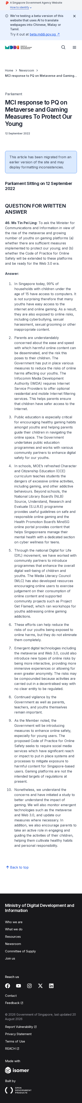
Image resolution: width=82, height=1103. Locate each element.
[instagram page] (29, 985)
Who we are (13, 922)
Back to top (19, 867)
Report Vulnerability (19, 1027)
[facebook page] (7, 985)
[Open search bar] (63, 47)
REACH (10, 1049)
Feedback (12, 1003)
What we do (13, 929)
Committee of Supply (20, 951)
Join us (10, 958)
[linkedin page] (51, 985)
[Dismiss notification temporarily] (74, 16)
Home (9, 70)
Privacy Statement (18, 1034)
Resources (13, 937)
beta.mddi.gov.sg (43, 34)
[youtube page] (18, 985)
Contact (11, 996)
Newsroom (26, 70)
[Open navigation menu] (74, 47)
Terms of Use (15, 1041)
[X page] (40, 985)
